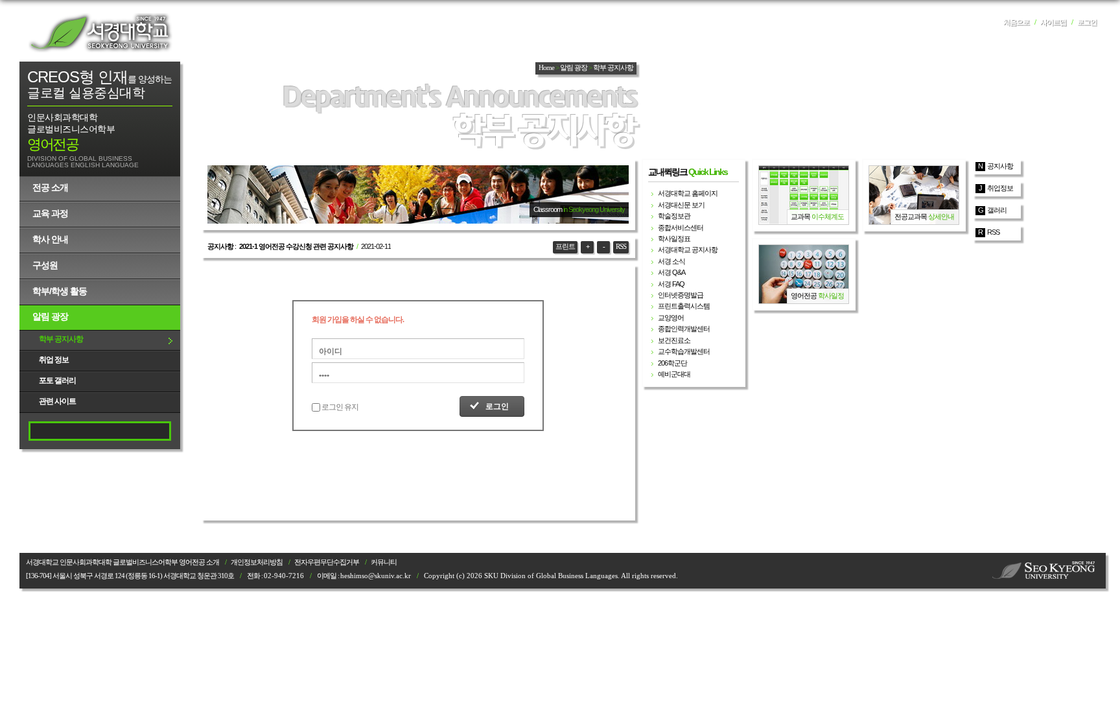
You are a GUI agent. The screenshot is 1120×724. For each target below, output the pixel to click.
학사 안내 (50, 239)
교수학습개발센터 (684, 351)
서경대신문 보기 (681, 205)
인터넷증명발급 (680, 295)
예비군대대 (674, 374)
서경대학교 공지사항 (688, 249)
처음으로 (1016, 22)
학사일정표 (674, 238)
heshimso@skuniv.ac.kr (375, 575)
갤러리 (997, 210)
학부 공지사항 (61, 339)
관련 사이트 (57, 401)
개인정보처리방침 (257, 562)
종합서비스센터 (680, 227)
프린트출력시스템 (684, 306)
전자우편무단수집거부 (326, 562)
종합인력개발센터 (684, 329)
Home (546, 67)
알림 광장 (50, 316)
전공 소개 (50, 187)
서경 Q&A (671, 272)
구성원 (45, 265)
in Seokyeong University (594, 209)
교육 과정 (50, 213)
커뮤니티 (384, 562)
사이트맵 (1053, 22)
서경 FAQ (671, 284)
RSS (621, 246)
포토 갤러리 (57, 380)
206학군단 (672, 363)
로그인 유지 (339, 407)
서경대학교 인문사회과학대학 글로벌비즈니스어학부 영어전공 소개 (122, 562)
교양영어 (671, 317)
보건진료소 (674, 340)
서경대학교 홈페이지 (688, 193)
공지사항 (1000, 166)
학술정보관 (674, 216)
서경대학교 (100, 32)
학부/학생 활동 (59, 291)
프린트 (565, 246)
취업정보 (1000, 188)
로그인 (1087, 22)
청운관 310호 (215, 575)
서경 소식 (671, 261)
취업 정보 (54, 359)
